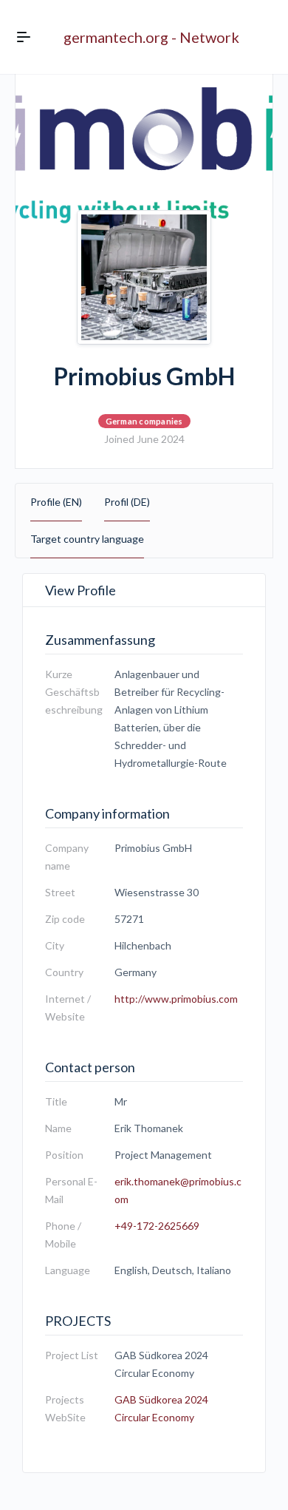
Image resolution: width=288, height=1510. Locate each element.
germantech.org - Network (151, 37)
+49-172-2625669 (156, 1225)
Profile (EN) (56, 501)
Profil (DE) (127, 501)
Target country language (87, 538)
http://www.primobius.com (176, 998)
